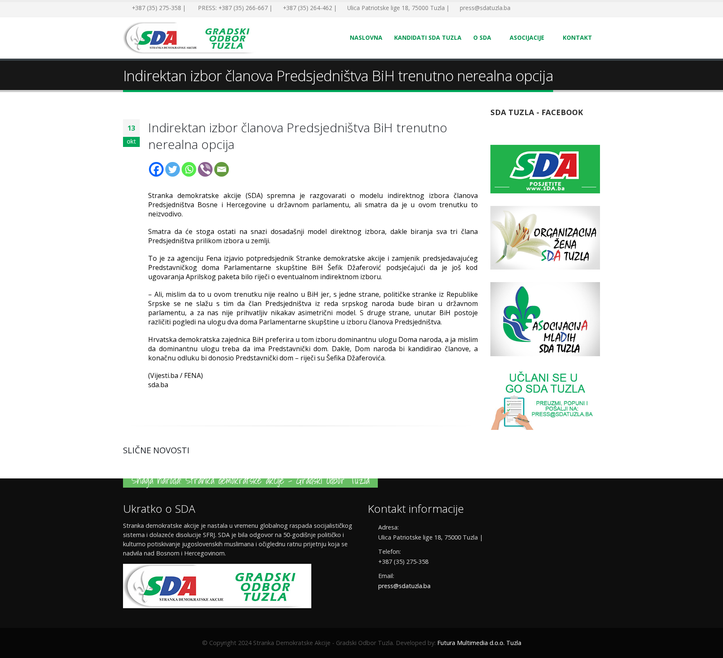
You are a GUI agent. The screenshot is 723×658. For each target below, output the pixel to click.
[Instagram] (558, 8)
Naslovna (366, 37)
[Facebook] (520, 8)
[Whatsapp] (189, 169)
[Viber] (205, 169)
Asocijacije (527, 37)
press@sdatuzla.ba (404, 586)
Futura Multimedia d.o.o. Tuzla (479, 643)
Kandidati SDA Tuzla (427, 37)
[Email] (221, 169)
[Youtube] (545, 8)
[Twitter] (533, 8)
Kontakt (577, 37)
